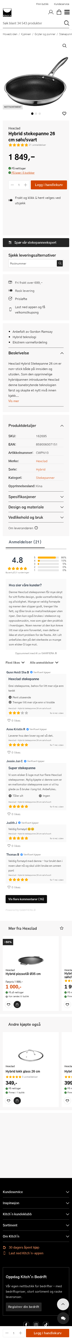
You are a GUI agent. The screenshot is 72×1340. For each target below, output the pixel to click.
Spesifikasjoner (22, 496)
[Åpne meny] (66, 12)
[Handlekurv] (59, 12)
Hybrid (40, 469)
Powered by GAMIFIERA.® (21, 910)
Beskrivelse (18, 353)
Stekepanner (45, 477)
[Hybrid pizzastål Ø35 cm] (31, 953)
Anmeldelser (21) (25, 541)
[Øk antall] (25, 185)
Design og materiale (26, 507)
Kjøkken (26, 34)
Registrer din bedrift (23, 1307)
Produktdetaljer (22, 425)
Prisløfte (21, 298)
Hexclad (14, 128)
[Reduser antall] (12, 185)
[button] (64, 113)
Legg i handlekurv (49, 184)
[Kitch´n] (7, 12)
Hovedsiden (10, 34)
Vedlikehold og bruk (25, 517)
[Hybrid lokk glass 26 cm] (31, 1049)
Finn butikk (42, 4)
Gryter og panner (45, 34)
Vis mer (13, 401)
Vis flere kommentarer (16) (26, 899)
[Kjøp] (17, 1004)
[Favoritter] (8, 1004)
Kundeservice (61, 4)
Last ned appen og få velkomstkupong (30, 309)
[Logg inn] (51, 12)
